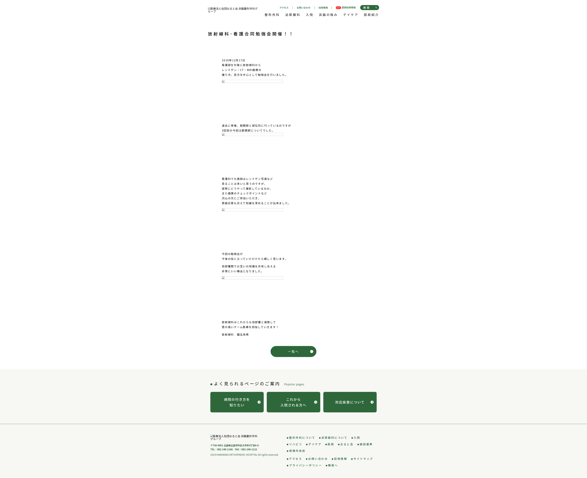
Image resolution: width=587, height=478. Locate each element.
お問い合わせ (303, 7)
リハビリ (295, 444)
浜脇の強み (328, 15)
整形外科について (302, 437)
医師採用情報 (346, 7)
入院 (310, 15)
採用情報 (323, 7)
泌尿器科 (293, 15)
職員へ (333, 465)
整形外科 (272, 15)
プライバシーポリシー (305, 465)
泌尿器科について (334, 437)
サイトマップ (363, 459)
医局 (331, 444)
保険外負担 (297, 451)
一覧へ (293, 351)
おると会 (346, 444)
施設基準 (366, 444)
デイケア (350, 15)
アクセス (283, 7)
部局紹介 (371, 15)
